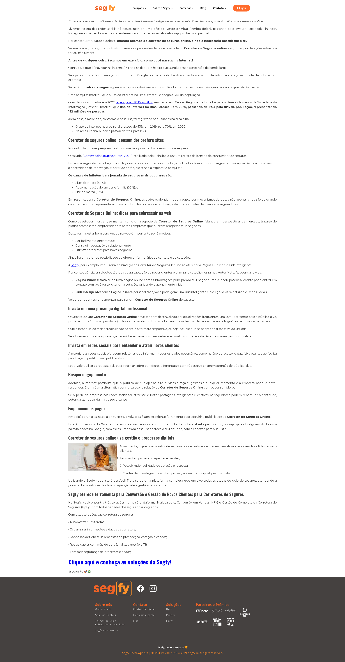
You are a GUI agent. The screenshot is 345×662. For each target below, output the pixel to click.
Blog (203, 8)
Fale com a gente (144, 615)
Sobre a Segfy (161, 8)
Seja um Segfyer (105, 615)
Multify (170, 615)
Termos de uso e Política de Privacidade (110, 622)
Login (242, 8)
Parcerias (185, 8)
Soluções (138, 8)
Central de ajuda (144, 609)
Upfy (169, 609)
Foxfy (169, 620)
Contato (218, 8)
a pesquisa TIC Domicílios (134, 102)
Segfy (75, 265)
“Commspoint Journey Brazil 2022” (107, 156)
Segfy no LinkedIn (106, 630)
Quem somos (103, 609)
